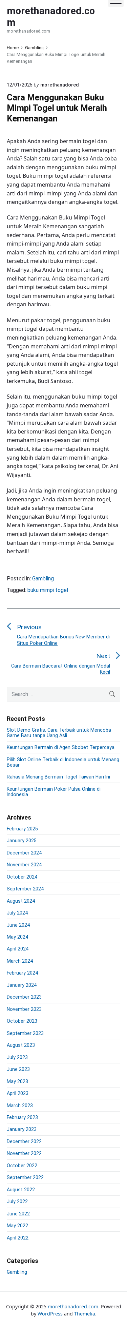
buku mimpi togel (47, 590)
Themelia (84, 1313)
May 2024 (17, 937)
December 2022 (24, 1141)
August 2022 (21, 1189)
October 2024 (22, 877)
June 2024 (18, 925)
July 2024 (17, 913)
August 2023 (21, 1045)
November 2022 (24, 1153)
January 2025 (22, 840)
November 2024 (24, 864)
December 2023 (24, 997)
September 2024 (25, 888)
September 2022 (25, 1177)
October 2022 (22, 1165)
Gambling (43, 578)
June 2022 (18, 1213)
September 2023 (25, 1033)
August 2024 (21, 901)
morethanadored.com (73, 1306)
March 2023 (20, 1105)
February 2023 (22, 1117)
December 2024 (24, 852)
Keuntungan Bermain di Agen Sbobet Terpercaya (60, 747)
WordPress (50, 1313)
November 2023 (24, 1009)
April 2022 (17, 1238)
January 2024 (22, 985)
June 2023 (18, 1069)
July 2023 (17, 1057)
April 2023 (17, 1093)
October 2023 (22, 1021)
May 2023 (17, 1081)
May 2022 (17, 1225)
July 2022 (17, 1201)
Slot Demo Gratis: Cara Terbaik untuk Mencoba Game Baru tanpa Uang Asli (59, 732)
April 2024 (17, 948)
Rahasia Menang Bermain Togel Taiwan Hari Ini (58, 777)
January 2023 (22, 1129)
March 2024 (20, 961)
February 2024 (22, 973)
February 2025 (22, 828)
